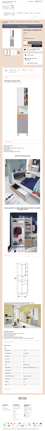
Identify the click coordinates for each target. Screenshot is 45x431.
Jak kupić (14, 416)
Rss (22, 398)
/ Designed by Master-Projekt (32, 428)
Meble (13, 13)
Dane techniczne (13, 72)
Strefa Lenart (38, 13)
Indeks (5, 345)
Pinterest (25, 398)
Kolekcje (26, 13)
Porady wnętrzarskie (17, 419)
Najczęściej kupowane (6, 409)
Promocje (12, 14)
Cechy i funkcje (12, 70)
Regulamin (15, 409)
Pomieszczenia (19, 13)
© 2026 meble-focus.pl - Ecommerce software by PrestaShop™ (14, 428)
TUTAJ (32, 303)
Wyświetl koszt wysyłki (31, 50)
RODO (14, 413)
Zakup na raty (15, 414)
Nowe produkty (5, 408)
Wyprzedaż (6, 14)
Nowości (31, 13)
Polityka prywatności (17, 408)
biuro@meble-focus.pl (27, 417)
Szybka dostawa (7, 13)
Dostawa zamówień (16, 406)
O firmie (14, 411)
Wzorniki (31, 70)
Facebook (20, 398)
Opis (6, 70)
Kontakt (14, 417)
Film (19, 70)
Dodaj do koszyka (35, 42)
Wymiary (24, 70)
